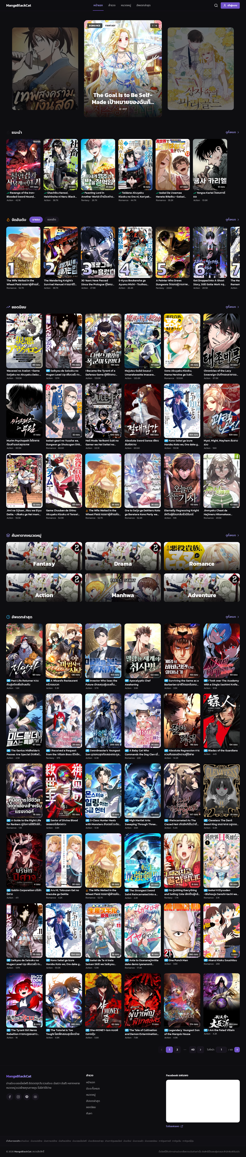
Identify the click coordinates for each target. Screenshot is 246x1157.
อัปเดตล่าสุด (93, 1101)
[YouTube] (35, 1096)
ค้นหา (89, 1113)
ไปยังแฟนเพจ (172, 1126)
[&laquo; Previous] (161, 1049)
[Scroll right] (236, 259)
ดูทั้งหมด (231, 132)
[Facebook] (9, 1096)
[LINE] (26, 1096)
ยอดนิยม (91, 1107)
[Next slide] (232, 68)
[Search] (216, 5)
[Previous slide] (13, 68)
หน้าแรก (98, 5)
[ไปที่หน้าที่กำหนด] (237, 1049)
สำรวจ (112, 5)
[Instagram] (18, 1096)
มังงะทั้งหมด (93, 1089)
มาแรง (36, 220)
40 (192, 1050)
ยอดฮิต (51, 220)
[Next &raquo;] (200, 1049)
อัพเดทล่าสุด (144, 5)
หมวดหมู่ (126, 5)
